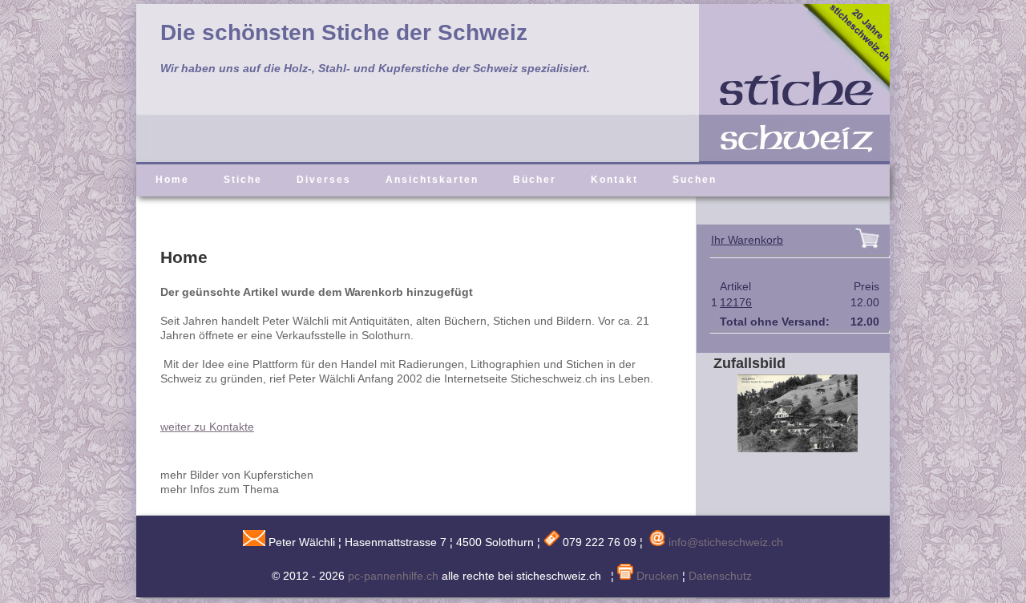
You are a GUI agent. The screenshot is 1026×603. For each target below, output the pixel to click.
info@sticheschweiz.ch (726, 542)
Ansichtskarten (432, 179)
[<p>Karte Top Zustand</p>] (785, 448)
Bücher (534, 179)
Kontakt (614, 179)
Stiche (243, 179)
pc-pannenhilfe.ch (393, 575)
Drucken (656, 575)
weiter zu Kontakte (207, 426)
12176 (736, 302)
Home (172, 179)
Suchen (695, 179)
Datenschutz (720, 575)
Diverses (324, 179)
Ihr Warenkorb (747, 239)
